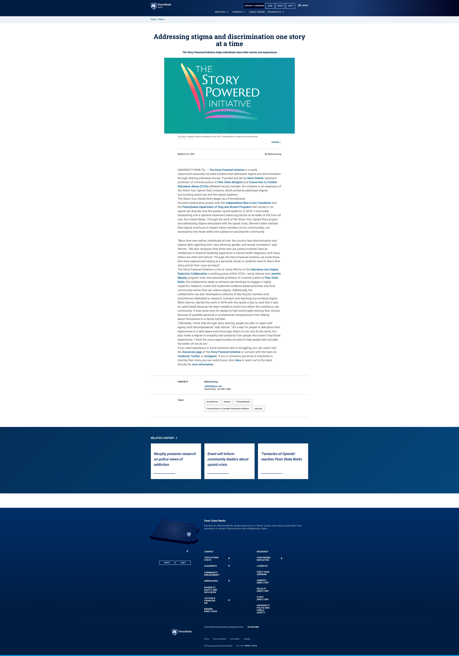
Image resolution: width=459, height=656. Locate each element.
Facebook (184, 356)
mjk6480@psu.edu (213, 386)
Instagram (210, 356)
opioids (258, 408)
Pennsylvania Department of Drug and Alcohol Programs (216, 207)
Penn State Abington (230, 182)
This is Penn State (211, 558)
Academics (237, 12)
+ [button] (229, 558)
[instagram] (181, 551)
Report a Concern (254, 6)
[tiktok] (187, 551)
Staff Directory (263, 598)
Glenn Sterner (255, 178)
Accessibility (235, 639)
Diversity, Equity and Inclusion (210, 589)
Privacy (206, 639)
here (238, 360)
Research (262, 551)
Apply (280, 6)
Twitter (195, 356)
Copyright (247, 639)
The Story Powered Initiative (226, 170)
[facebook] (162, 551)
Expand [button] (275, 142)
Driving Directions (210, 610)
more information (202, 364)
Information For (274, 12)
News (161, 19)
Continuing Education (264, 558)
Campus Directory (263, 581)
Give (270, 6)
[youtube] (175, 551)
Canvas (208, 551)
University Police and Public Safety (263, 609)
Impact (227, 401)
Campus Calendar (257, 12)
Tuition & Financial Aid (210, 600)
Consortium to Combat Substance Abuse (227, 408)
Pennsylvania (243, 401)
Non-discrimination (219, 639)
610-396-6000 (253, 627)
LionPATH (262, 566)
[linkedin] (168, 551)
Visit (290, 6)
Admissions (220, 12)
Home (153, 19)
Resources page (192, 352)
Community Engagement (211, 573)
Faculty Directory (263, 589)
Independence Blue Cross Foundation (248, 203)
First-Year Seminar (263, 573)
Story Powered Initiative (225, 352)
